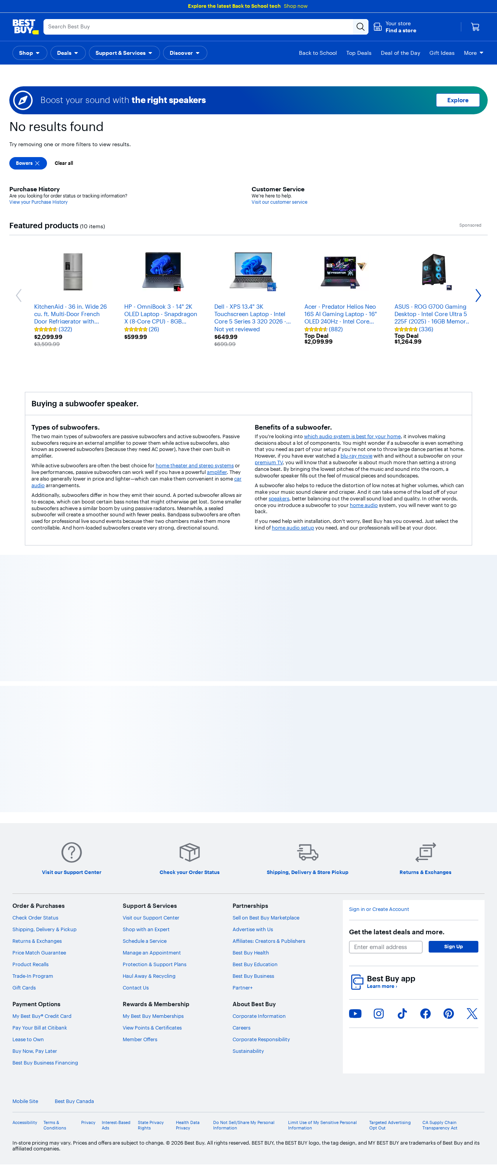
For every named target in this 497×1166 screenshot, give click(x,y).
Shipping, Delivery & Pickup (44, 929)
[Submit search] (360, 27)
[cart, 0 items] (475, 26)
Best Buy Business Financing (45, 1062)
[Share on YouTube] (355, 1013)
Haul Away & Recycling (149, 976)
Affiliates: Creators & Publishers (269, 941)
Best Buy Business (253, 976)
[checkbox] (28, 163)
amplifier (217, 472)
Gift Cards (24, 987)
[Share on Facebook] (425, 1013)
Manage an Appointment (152, 952)
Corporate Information (259, 1016)
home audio (364, 505)
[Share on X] (472, 1013)
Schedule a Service (145, 941)
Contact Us (136, 987)
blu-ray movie (356, 456)
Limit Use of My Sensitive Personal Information (322, 1125)
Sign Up (453, 946)
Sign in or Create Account (379, 909)
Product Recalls (30, 964)
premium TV (269, 462)
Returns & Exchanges (37, 941)
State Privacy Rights (151, 1125)
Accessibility (24, 1122)
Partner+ (243, 987)
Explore (458, 100)
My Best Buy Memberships (153, 1016)
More (470, 52)
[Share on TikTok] (402, 1013)
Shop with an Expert (146, 929)
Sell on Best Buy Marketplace (266, 917)
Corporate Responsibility (261, 1039)
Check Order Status (35, 917)
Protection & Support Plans (154, 964)
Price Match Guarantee (39, 952)
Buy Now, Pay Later (34, 1051)
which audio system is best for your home (352, 436)
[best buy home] (25, 27)
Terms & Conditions (54, 1125)
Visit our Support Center (151, 917)
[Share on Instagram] (378, 1013)
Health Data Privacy (188, 1125)
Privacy (88, 1122)
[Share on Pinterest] (449, 1013)
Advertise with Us (253, 929)
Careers (241, 1027)
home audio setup (293, 527)
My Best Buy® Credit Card (41, 1016)
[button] (394, 27)
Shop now (296, 6)
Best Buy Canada (74, 1101)
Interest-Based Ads (116, 1125)
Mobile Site (25, 1101)
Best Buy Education (255, 964)
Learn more (382, 986)
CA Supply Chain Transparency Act (439, 1125)
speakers (279, 498)
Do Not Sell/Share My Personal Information (244, 1125)
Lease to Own (28, 1039)
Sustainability (248, 1051)
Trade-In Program (32, 976)
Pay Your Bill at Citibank (39, 1027)
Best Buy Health (251, 952)
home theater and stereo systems (195, 465)
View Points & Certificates (152, 1027)
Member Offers (140, 1039)
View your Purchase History (38, 202)
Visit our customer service (280, 202)
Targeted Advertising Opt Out (390, 1125)
